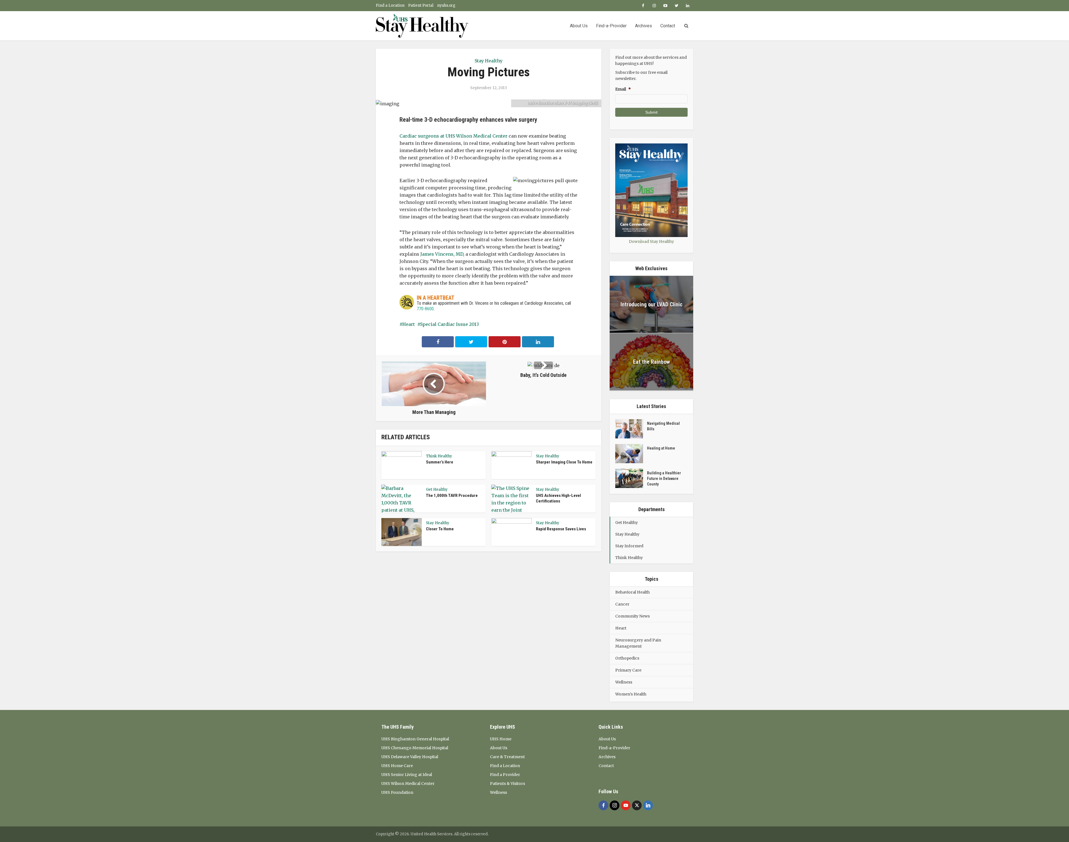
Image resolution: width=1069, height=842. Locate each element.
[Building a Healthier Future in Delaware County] (631, 478)
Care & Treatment (507, 756)
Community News (632, 616)
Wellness (623, 682)
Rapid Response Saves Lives (561, 528)
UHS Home (500, 738)
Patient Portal (420, 5)
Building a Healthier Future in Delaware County (664, 478)
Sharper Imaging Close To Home (564, 462)
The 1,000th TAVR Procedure (452, 495)
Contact (667, 25)
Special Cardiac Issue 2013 (449, 324)
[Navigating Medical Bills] (631, 428)
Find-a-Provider (611, 25)
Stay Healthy (488, 61)
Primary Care (628, 670)
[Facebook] (603, 805)
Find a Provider (505, 774)
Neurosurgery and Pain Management (638, 643)
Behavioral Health (632, 592)
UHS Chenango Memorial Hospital (414, 747)
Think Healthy (439, 456)
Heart (408, 324)
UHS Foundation (397, 792)
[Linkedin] (648, 805)
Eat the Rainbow (651, 361)
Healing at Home (661, 448)
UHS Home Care (397, 765)
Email (623, 89)
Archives (643, 25)
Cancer (622, 604)
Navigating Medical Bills (663, 426)
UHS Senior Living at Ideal (406, 774)
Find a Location (390, 5)
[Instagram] (614, 805)
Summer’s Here (439, 462)
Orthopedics (627, 658)
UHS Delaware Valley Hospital (409, 756)
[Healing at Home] (631, 453)
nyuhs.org (446, 5)
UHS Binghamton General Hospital (415, 738)
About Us (579, 25)
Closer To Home (440, 528)
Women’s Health (630, 694)
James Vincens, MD (441, 254)
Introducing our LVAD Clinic (652, 304)
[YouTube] (626, 805)
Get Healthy (437, 489)
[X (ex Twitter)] (637, 805)
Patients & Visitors (507, 783)
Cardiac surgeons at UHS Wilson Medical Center (453, 136)
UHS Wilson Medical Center (408, 783)
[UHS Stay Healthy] (422, 26)
